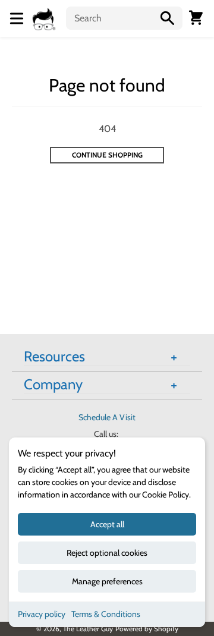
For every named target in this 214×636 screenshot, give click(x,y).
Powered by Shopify (146, 628)
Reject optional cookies (107, 552)
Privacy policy (41, 614)
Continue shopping (107, 154)
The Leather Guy (88, 628)
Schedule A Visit (107, 417)
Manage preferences (107, 581)
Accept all (107, 524)
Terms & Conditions (105, 614)
